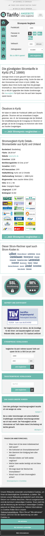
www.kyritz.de (13, 156)
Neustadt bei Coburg (22, 260)
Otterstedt (36, 257)
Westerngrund (28, 257)
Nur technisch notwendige (22, 527)
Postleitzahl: (15, 27)
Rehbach (35, 263)
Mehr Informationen (22, 533)
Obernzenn (29, 269)
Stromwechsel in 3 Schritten (16, 481)
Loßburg (12, 253)
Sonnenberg (37, 266)
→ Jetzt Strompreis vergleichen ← (22, 131)
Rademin (30, 263)
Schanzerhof (13, 260)
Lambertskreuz (31, 254)
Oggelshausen (16, 256)
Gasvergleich (9, 93)
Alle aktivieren (22, 521)
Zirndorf (28, 265)
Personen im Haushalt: (15, 34)
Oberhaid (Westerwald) (13, 266)
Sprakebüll (15, 263)
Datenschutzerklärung (9, 512)
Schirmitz (38, 254)
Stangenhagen (23, 263)
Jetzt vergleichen (35, 55)
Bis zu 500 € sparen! (17, 55)
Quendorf (22, 266)
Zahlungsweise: (16, 49)
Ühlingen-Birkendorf (22, 254)
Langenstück (34, 259)
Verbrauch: (14, 43)
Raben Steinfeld (21, 269)
